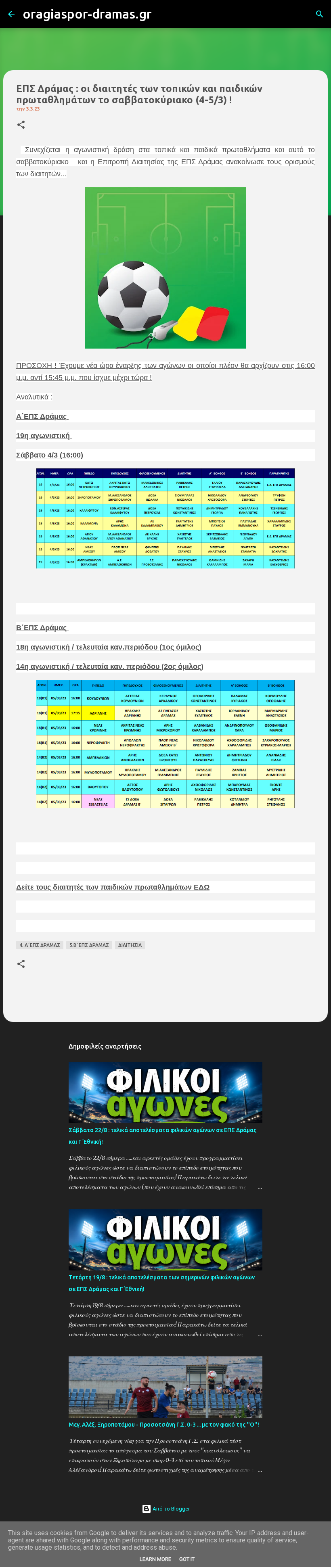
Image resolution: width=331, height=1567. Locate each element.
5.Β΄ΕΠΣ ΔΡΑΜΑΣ (89, 945)
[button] (21, 125)
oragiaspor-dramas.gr (87, 13)
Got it (187, 1559)
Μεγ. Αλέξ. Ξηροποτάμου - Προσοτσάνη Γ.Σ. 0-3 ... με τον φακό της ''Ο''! (164, 1424)
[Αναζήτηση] (163, 14)
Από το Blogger (170, 1509)
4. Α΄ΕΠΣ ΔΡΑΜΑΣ (39, 945)
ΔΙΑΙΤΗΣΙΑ (130, 945)
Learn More (155, 1559)
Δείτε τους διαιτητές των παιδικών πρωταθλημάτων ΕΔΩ (112, 887)
